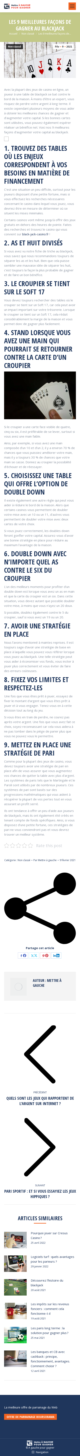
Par (45, 860)
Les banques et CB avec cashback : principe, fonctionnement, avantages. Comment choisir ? (50, 1359)
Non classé (14, 46)
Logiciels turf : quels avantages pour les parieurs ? (52, 1259)
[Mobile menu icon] (72, 6)
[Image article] (15, 1240)
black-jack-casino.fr (35, 234)
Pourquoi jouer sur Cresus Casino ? (49, 1235)
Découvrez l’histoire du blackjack (47, 1282)
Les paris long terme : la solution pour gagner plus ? (50, 1330)
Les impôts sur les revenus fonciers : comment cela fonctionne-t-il (50, 1309)
